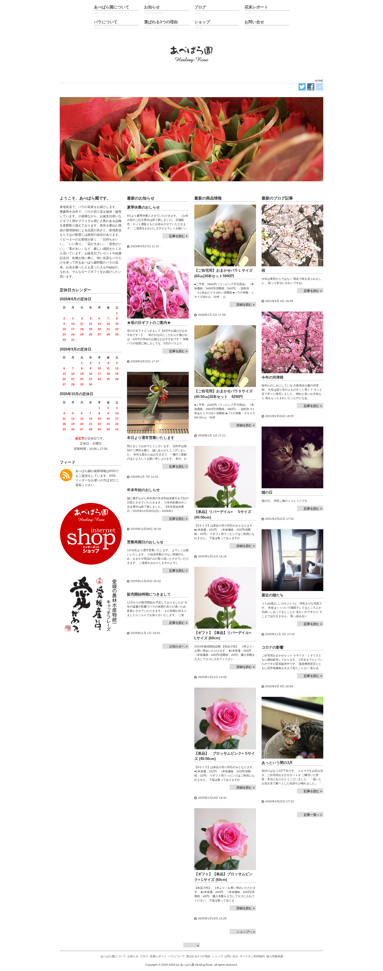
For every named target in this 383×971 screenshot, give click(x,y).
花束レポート (256, 7)
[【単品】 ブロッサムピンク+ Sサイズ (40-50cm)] (225, 747)
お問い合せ (254, 22)
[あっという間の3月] (292, 756)
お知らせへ (177, 646)
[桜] (292, 264)
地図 (319, 86)
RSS (66, 475)
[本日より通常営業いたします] (158, 431)
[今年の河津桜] (292, 370)
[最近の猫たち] (292, 588)
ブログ (200, 7)
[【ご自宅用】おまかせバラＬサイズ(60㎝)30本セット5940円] (225, 264)
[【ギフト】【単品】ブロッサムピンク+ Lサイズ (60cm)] (225, 867)
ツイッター (302, 86)
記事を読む (177, 236)
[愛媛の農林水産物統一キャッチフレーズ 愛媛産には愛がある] (91, 633)
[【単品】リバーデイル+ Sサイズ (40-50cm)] (225, 505)
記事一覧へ (311, 814)
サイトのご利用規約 (252, 956)
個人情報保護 (274, 956)
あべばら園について (111, 7)
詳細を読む (244, 304)
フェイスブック (310, 86)
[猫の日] (292, 486)
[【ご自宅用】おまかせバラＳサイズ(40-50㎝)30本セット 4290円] (225, 384)
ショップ (202, 22)
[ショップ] (91, 562)
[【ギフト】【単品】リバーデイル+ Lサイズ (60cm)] (225, 626)
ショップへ (244, 931)
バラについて (105, 22)
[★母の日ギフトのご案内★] (158, 316)
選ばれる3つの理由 (161, 22)
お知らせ (152, 7)
